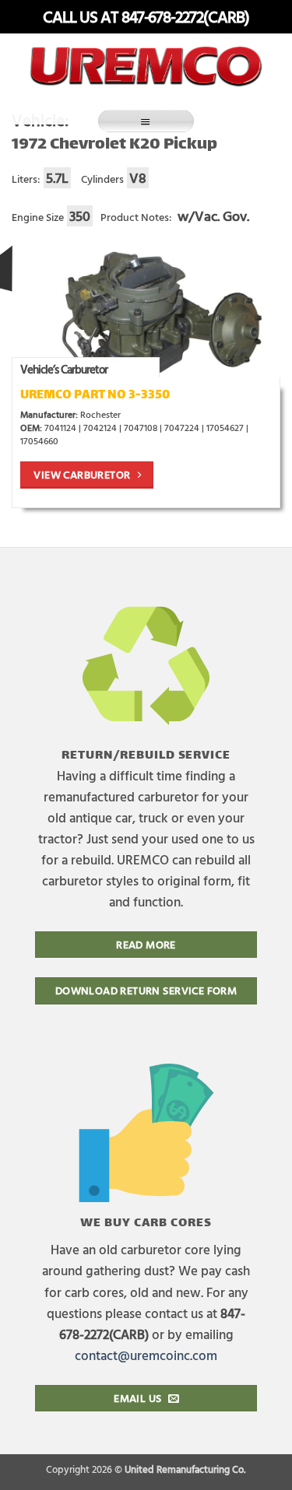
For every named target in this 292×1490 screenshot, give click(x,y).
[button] (146, 121)
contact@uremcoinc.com (146, 1355)
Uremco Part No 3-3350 (95, 395)
